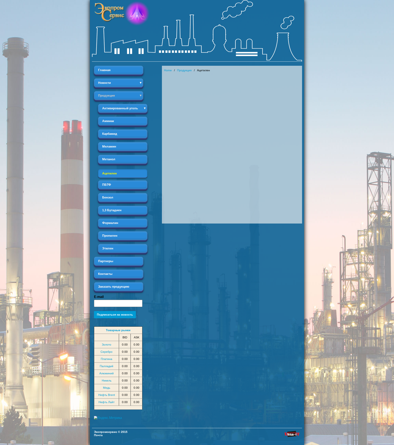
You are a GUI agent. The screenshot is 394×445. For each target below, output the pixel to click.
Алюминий (106, 373)
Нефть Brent (106, 395)
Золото (106, 344)
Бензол (107, 197)
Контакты (105, 274)
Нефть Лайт (106, 402)
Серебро (106, 351)
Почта (98, 435)
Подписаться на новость (115, 314)
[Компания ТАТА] (291, 437)
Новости (104, 82)
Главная (104, 70)
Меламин (109, 146)
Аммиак (108, 121)
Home (168, 70)
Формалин (110, 223)
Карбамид (109, 133)
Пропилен (109, 235)
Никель (106, 380)
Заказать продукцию (113, 286)
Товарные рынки (118, 330)
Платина (106, 359)
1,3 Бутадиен (111, 210)
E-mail (99, 297)
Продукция (106, 95)
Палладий (106, 366)
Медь (106, 387)
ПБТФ (106, 184)
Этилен (107, 248)
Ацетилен (109, 173)
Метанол (108, 159)
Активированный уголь (120, 108)
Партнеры (105, 261)
